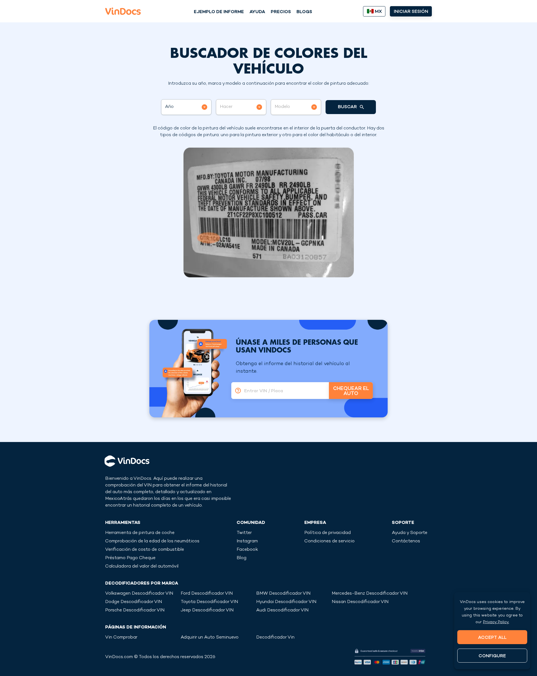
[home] (123, 11)
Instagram (247, 541)
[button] (186, 107)
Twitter (244, 533)
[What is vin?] (236, 390)
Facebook (247, 549)
